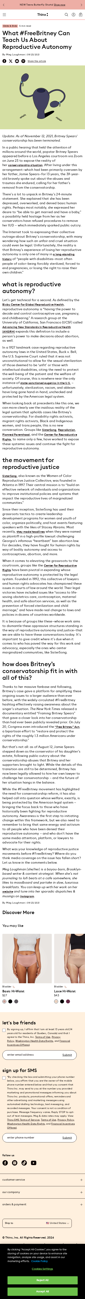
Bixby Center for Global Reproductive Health (33, 304)
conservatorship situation (25, 165)
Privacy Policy (66, 1120)
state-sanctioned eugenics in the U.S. (45, 383)
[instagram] (14, 1163)
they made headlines (31, 531)
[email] (17, 61)
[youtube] (33, 1163)
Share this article (37, 61)
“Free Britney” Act (67, 727)
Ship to (9, 1223)
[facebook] (4, 61)
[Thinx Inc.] (42, 14)
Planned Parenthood (16, 434)
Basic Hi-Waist (13, 991)
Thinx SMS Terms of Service (23, 1120)
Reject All (42, 1280)
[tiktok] (24, 1163)
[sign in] (74, 15)
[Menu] (4, 15)
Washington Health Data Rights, (34, 1041)
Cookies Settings (42, 1269)
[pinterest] (23, 61)
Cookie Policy (39, 1261)
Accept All (42, 1291)
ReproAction (66, 430)
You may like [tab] (12, 925)
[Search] (66, 14)
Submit (67, 1055)
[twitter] (11, 61)
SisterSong (49, 430)
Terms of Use (42, 1037)
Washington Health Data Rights (26, 1124)
